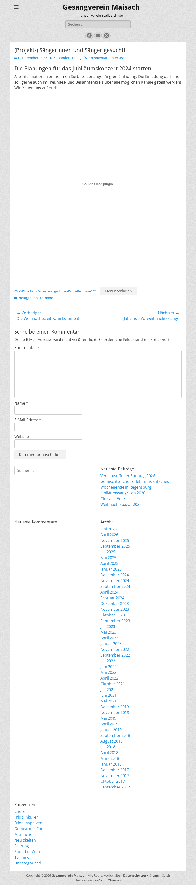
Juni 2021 (108, 695)
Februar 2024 (112, 597)
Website (21, 436)
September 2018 (115, 735)
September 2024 (115, 586)
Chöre (19, 811)
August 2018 (111, 741)
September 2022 (115, 655)
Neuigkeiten (28, 298)
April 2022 (109, 678)
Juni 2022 (108, 666)
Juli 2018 (107, 747)
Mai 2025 (108, 557)
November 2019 (114, 712)
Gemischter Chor (29, 828)
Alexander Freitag (67, 57)
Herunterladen (118, 291)
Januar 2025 (111, 569)
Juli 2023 (107, 626)
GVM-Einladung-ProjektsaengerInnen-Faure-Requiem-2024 (56, 291)
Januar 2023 (111, 643)
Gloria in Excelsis (115, 498)
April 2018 (109, 752)
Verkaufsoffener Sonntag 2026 (127, 475)
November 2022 (114, 649)
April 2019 (109, 724)
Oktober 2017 (112, 781)
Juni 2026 (108, 529)
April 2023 (109, 638)
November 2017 (114, 775)
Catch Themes (109, 880)
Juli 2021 (107, 689)
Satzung (21, 845)
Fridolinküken (26, 817)
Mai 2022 (108, 672)
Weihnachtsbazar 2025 (121, 504)
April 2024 (109, 592)
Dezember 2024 (114, 574)
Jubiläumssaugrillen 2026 (122, 493)
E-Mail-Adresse (29, 419)
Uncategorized (27, 863)
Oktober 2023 (112, 615)
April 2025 (109, 563)
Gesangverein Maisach (101, 7)
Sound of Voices (28, 851)
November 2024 (114, 580)
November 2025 (114, 540)
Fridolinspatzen (28, 823)
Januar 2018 (111, 764)
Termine (46, 298)
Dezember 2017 (114, 769)
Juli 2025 (107, 552)
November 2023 (114, 609)
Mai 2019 (108, 718)
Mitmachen (24, 834)
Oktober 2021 (112, 683)
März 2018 (109, 758)
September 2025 (115, 546)
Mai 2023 (108, 632)
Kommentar (26, 347)
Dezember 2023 (114, 603)
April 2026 (109, 534)
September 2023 (115, 620)
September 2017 (115, 787)
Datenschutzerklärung (141, 875)
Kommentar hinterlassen (109, 57)
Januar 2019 (111, 729)
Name (21, 403)
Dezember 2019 (114, 706)
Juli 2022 (107, 661)
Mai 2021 (108, 701)
